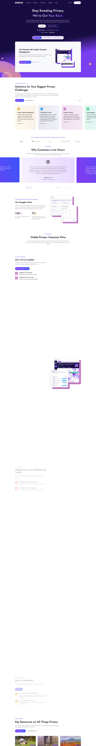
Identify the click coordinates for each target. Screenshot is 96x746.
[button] (79, 100)
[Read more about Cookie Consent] (72, 117)
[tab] (37, 37)
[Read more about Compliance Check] (49, 117)
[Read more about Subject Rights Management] (25, 117)
